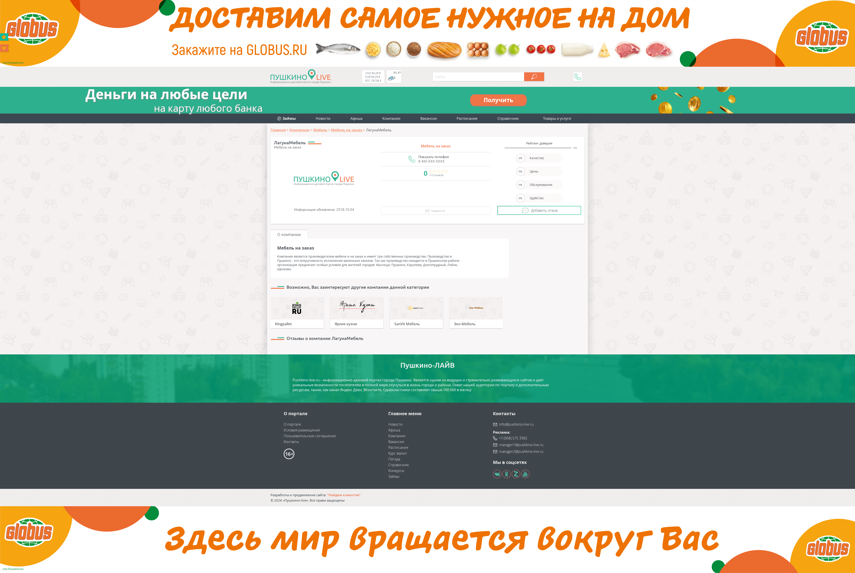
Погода (394, 459)
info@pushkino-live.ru (516, 424)
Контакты (291, 441)
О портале (292, 424)
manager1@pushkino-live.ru (521, 444)
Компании (391, 118)
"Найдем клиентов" (344, 495)
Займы (393, 476)
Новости (323, 118)
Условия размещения (302, 430)
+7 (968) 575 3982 (513, 438)
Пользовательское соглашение (310, 435)
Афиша (356, 118)
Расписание (398, 447)
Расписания (467, 118)
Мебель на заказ (435, 146)
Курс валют (397, 453)
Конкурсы (396, 470)
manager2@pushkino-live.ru (521, 451)
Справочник (508, 118)
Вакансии (428, 118)
